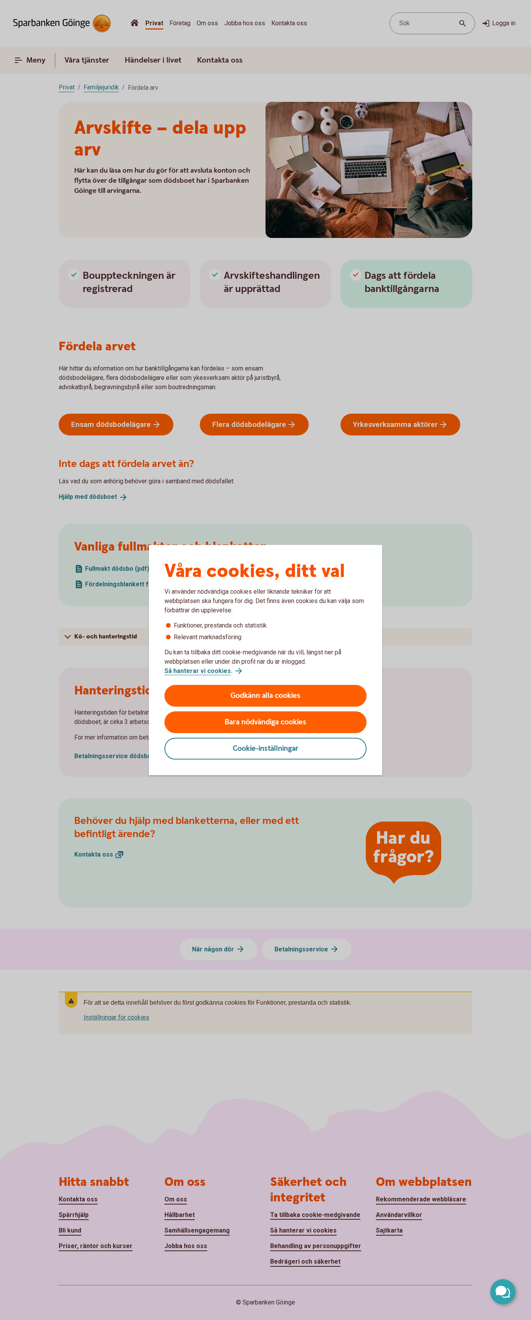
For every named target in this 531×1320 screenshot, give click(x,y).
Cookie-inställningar (266, 749)
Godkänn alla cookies (265, 696)
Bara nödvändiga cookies (265, 722)
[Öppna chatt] (502, 1291)
